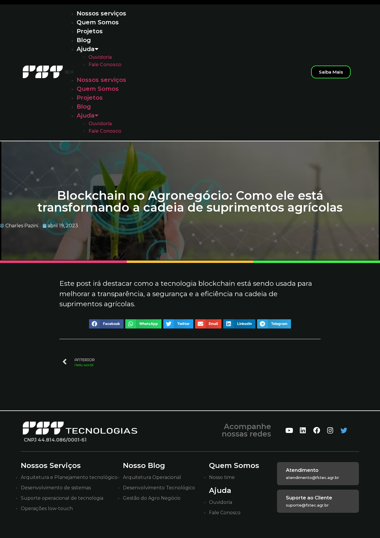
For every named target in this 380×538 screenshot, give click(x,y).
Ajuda (86, 49)
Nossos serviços (101, 13)
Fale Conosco (104, 64)
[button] (185, 71)
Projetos (90, 31)
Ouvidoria (100, 57)
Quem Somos (98, 22)
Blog (84, 40)
